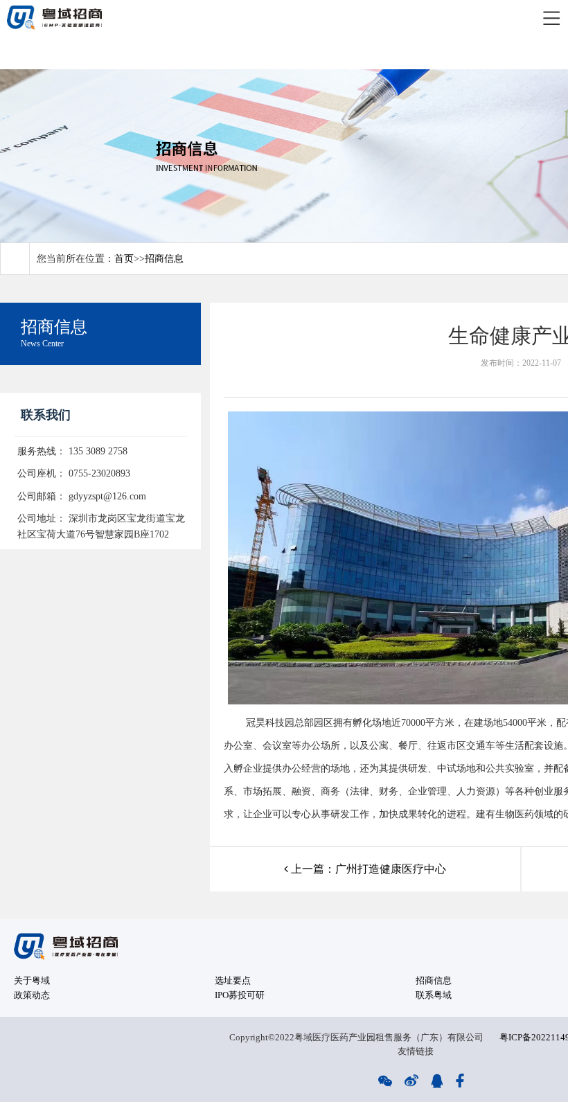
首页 (124, 259)
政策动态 (32, 995)
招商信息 (164, 259)
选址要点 (233, 980)
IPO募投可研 (240, 995)
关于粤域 (32, 980)
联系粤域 (434, 995)
